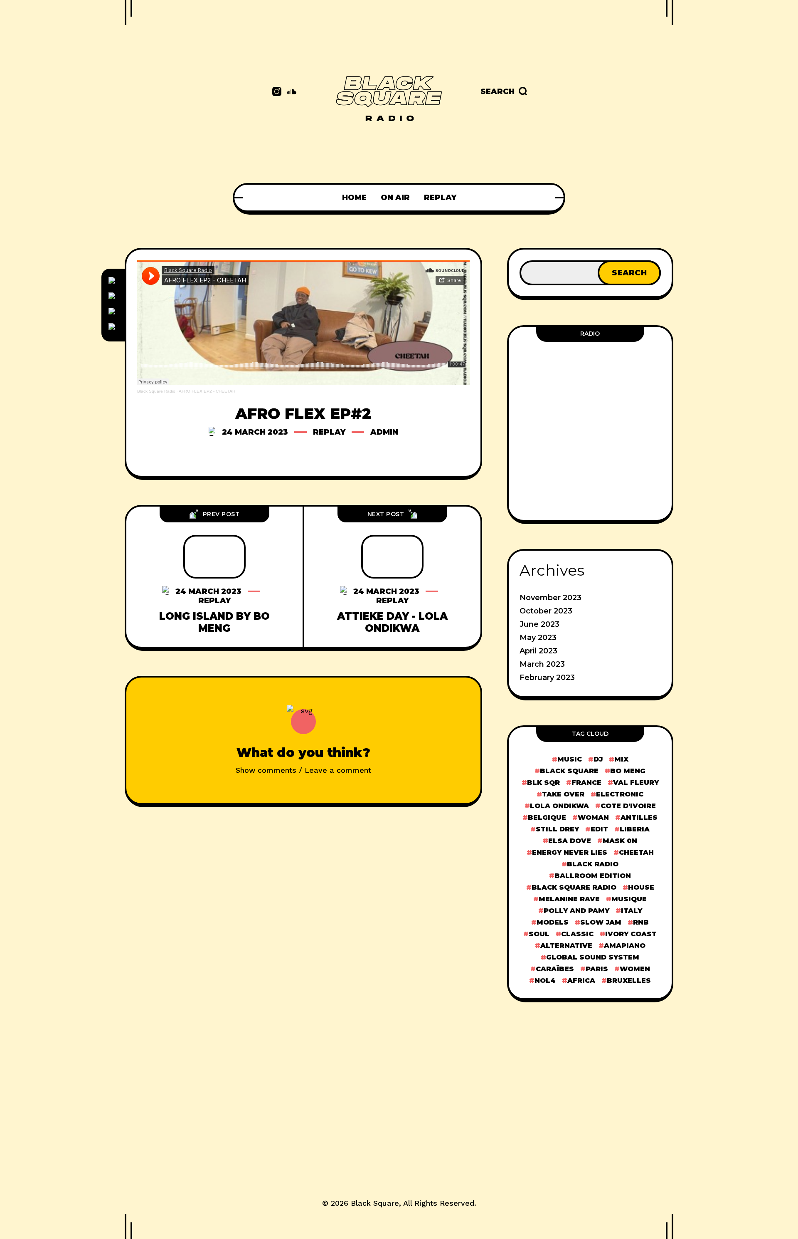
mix (621, 759)
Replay (329, 432)
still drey (557, 829)
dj (598, 759)
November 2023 (550, 597)
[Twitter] (113, 297)
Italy (631, 911)
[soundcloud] (292, 91)
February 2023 (547, 677)
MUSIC (569, 759)
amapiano (624, 946)
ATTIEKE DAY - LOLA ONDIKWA (392, 622)
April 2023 (538, 650)
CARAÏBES (555, 969)
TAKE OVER (563, 794)
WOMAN (593, 817)
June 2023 (539, 624)
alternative (566, 946)
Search (629, 272)
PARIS (597, 969)
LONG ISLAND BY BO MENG (214, 622)
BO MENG (627, 771)
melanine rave (569, 899)
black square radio (574, 887)
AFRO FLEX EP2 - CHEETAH (207, 391)
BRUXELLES (629, 980)
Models (553, 922)
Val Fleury (636, 782)
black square (569, 771)
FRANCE (586, 782)
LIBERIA (635, 829)
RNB (641, 922)
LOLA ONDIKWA (559, 806)
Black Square (375, 1203)
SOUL (539, 934)
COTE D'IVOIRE (628, 806)
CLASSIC (577, 934)
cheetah (636, 852)
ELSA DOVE (569, 841)
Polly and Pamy (576, 911)
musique (629, 899)
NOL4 (545, 980)
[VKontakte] (113, 327)
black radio (592, 864)
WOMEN (635, 969)
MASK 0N (620, 841)
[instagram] (277, 91)
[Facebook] (113, 281)
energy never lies (569, 852)
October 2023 (546, 611)
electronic (619, 794)
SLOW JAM (600, 922)
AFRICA (581, 980)
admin (384, 432)
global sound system (592, 957)
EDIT (599, 829)
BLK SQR (543, 782)
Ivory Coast (631, 934)
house (641, 887)
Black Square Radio (156, 391)
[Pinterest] (113, 312)
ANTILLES (639, 817)
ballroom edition (592, 876)
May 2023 (538, 637)
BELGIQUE (547, 817)
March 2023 (542, 664)
